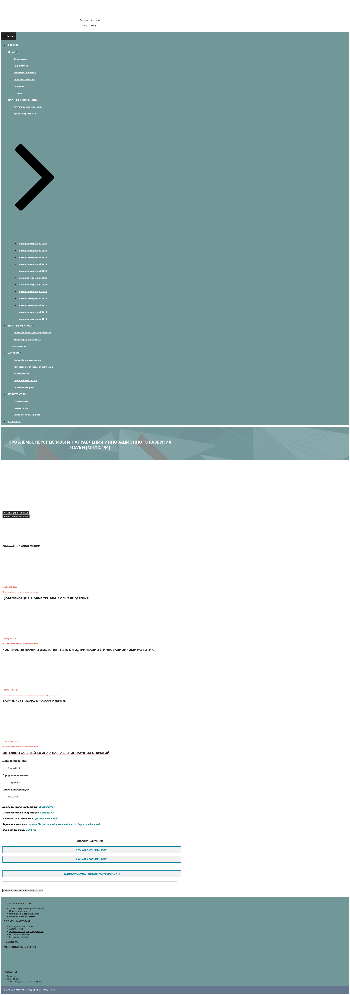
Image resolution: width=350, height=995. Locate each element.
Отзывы (18, 93)
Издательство (21, 401)
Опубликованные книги (27, 414)
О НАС (11, 52)
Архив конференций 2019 (33, 291)
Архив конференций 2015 (33, 318)
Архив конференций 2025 (33, 250)
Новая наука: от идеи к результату (32, 332)
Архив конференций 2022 (33, 271)
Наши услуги (21, 65)
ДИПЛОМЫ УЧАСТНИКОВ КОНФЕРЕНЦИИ (92, 873)
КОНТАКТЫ (14, 421)
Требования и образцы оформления (33, 366)
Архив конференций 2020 (33, 284)
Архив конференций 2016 (33, 312)
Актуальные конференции (28, 106)
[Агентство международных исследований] (20, 15)
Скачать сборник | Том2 (92, 859)
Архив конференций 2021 (33, 277)
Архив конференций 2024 (33, 257)
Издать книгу (90, 25)
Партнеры (19, 86)
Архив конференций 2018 (33, 298)
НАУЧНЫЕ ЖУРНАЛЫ (20, 325)
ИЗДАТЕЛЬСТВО (17, 394)
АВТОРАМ (13, 353)
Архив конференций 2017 (33, 305)
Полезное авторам (24, 387)
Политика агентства (24, 79)
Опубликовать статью (90, 20)
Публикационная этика (20, 911)
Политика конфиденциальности (24, 913)
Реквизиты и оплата (25, 72)
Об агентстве (21, 58)
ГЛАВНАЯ (13, 45)
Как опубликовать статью (27, 360)
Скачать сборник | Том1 (92, 849)
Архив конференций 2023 (33, 264)
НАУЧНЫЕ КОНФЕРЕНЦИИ (23, 99)
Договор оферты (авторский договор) (26, 908)
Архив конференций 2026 (33, 243)
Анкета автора (21, 373)
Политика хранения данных (22, 916)
